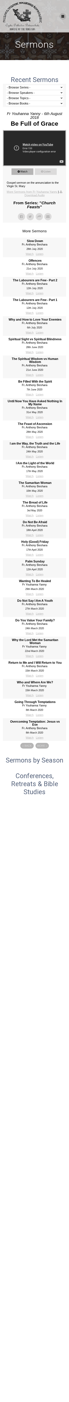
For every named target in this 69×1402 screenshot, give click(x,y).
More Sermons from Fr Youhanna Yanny (32, 191)
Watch (23, 171)
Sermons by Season (34, 760)
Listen (47, 171)
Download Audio (35, 195)
